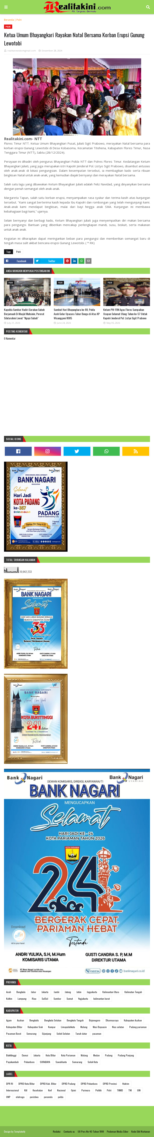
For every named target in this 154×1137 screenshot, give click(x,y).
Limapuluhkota (68, 1027)
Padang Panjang (126, 1055)
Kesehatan (38, 1090)
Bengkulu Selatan (52, 1020)
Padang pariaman (138, 1027)
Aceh (8, 992)
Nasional (61, 1090)
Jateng (68, 992)
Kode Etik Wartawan (140, 1131)
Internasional (12, 1090)
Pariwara (85, 1090)
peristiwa (34, 1097)
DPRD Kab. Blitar (48, 1083)
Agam (9, 1020)
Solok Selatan (63, 1033)
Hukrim (125, 1083)
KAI (25, 1090)
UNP (8, 1097)
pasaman (96, 1033)
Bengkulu (20, 992)
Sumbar (57, 998)
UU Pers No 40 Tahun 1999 (91, 1131)
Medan (96, 1055)
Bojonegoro (94, 1020)
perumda (48, 1097)
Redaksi (57, 1131)
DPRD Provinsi (110, 1083)
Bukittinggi (11, 1055)
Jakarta (45, 992)
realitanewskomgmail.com (21, 50)
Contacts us (69, 1131)
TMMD (120, 1090)
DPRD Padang (68, 1083)
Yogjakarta (83, 998)
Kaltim (9, 998)
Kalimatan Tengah (133, 992)
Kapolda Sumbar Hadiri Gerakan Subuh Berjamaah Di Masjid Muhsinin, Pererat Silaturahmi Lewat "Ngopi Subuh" (24, 313)
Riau (34, 998)
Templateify (19, 1131)
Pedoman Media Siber (117, 1131)
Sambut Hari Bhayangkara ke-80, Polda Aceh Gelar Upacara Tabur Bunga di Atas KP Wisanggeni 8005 (77, 313)
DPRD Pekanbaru (89, 1083)
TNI (130, 1090)
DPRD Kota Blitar (26, 1083)
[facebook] (18, 451)
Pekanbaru (29, 1062)
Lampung (22, 998)
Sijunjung (46, 1033)
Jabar (33, 992)
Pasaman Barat (13, 1033)
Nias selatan (118, 1027)
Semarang (31, 1033)
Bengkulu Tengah (75, 1020)
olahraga (20, 1097)
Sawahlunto (61, 1062)
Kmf (50, 1090)
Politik (98, 1090)
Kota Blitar (51, 1055)
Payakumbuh (12, 1062)
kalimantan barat (101, 998)
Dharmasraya (112, 1020)
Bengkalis (34, 1020)
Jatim (78, 992)
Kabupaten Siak (35, 1027)
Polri (19, 20)
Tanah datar (81, 1033)
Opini (73, 1090)
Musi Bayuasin (100, 1027)
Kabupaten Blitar (14, 1027)
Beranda (9, 20)
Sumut (70, 998)
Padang (108, 1055)
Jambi (56, 992)
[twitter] (77, 451)
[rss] (135, 451)
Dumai (25, 1055)
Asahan (20, 1020)
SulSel (45, 998)
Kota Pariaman (68, 1055)
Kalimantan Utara (110, 992)
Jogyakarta (92, 992)
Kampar (52, 1027)
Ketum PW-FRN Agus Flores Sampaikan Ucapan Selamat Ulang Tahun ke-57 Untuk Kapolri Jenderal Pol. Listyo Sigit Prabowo (125, 313)
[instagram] (47, 451)
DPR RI (9, 1083)
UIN (139, 1090)
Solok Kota (93, 1062)
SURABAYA (45, 1062)
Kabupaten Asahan (133, 1020)
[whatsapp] (106, 451)
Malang (83, 1027)
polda (60, 1097)
